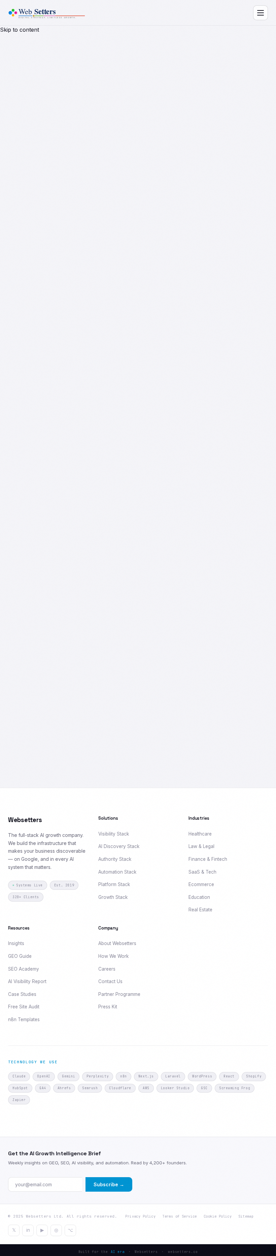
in (28, 1230)
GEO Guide (20, 956)
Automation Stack (117, 872)
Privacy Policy (140, 1216)
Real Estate (200, 909)
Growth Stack (113, 897)
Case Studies (22, 994)
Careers (106, 969)
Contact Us (110, 981)
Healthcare (200, 834)
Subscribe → (109, 1184)
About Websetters (117, 943)
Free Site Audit (23, 1006)
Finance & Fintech (207, 859)
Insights (16, 943)
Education (199, 897)
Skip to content (19, 29)
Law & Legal (201, 846)
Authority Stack (114, 859)
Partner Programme (119, 994)
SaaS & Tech (202, 872)
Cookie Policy (218, 1216)
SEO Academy (23, 969)
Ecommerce (201, 884)
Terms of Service (179, 1216)
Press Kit (107, 1006)
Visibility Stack (113, 834)
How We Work (113, 956)
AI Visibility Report (27, 981)
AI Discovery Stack (118, 846)
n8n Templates (24, 1019)
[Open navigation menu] (260, 12)
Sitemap (245, 1216)
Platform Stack (114, 884)
